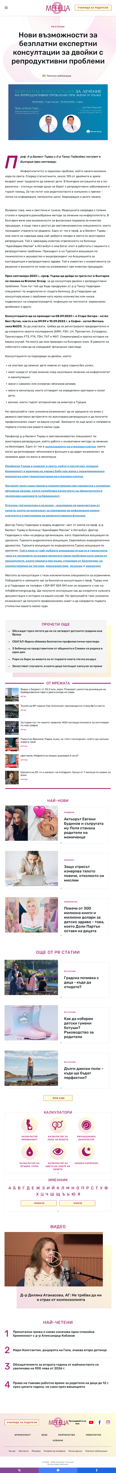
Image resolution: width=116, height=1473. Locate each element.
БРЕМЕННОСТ (23, 1435)
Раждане (69, 812)
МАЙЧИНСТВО (66, 1435)
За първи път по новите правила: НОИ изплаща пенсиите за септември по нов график (65, 724)
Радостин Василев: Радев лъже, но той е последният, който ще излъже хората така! (65, 740)
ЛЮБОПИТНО (93, 1435)
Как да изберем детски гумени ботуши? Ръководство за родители (79, 1027)
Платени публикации (96, 1451)
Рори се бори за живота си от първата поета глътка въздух (54, 659)
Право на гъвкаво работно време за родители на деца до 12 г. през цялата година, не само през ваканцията (61, 1385)
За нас (12, 1451)
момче (78, 1203)
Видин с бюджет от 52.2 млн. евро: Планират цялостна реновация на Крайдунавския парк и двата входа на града (63, 691)
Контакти (24, 1451)
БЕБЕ (45, 1435)
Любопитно (70, 902)
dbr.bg (23, 696)
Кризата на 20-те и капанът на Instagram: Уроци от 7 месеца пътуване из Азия (66, 774)
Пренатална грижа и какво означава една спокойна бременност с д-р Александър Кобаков (53, 1333)
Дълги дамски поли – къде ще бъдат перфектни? (83, 1073)
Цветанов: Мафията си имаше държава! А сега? (50, 755)
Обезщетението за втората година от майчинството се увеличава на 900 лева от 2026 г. (56, 1366)
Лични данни (75, 1451)
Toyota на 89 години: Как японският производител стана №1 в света (63, 705)
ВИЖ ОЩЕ (59, 1098)
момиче (39, 1203)
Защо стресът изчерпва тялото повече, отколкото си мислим (84, 873)
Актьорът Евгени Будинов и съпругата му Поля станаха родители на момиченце (83, 828)
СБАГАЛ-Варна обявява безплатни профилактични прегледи (55, 641)
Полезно (69, 860)
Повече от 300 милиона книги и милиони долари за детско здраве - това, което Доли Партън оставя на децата (84, 919)
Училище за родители (93, 7)
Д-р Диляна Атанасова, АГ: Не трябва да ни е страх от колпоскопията (61, 1297)
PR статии (70, 971)
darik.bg (24, 746)
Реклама (36, 1451)
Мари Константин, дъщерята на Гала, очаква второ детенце (60, 1350)
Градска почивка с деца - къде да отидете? (81, 982)
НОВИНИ (58, 1440)
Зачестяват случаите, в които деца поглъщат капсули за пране (57, 666)
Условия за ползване (54, 1451)
